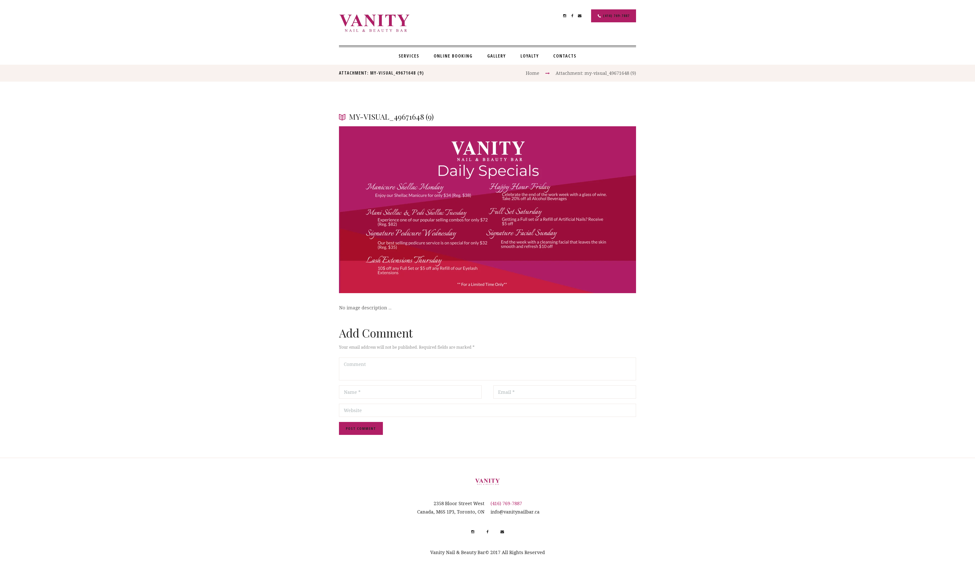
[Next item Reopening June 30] (562, 209)
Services (409, 56)
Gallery (496, 56)
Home (532, 73)
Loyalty (530, 56)
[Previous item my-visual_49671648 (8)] (413, 209)
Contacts (564, 56)
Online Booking (453, 56)
